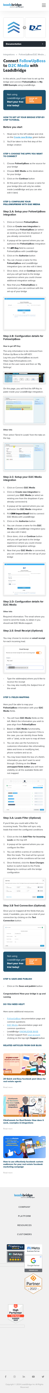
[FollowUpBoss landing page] (13, 27)
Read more (8, 1087)
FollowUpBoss (14, 1018)
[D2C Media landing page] (35, 27)
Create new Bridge (23, 137)
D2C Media (12, 1025)
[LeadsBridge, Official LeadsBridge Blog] (13, 5)
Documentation (13, 43)
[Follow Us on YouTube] (33, 1377)
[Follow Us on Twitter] (43, 1377)
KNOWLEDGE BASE (28, 1031)
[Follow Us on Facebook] (5, 1377)
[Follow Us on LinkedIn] (24, 1377)
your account (34, 1034)
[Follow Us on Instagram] (14, 1377)
